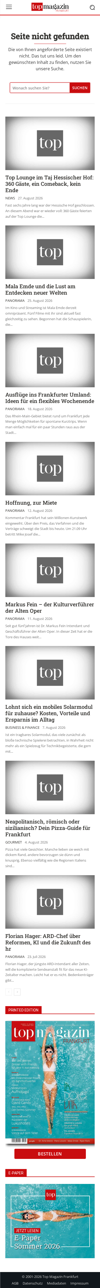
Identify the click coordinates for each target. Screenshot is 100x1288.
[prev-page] (8, 992)
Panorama (15, 300)
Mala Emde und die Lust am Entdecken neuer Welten (40, 289)
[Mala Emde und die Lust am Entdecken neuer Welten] (50, 252)
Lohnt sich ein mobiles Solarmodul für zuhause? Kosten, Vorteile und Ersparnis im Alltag (49, 713)
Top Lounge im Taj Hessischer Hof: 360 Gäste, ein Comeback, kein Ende (49, 184)
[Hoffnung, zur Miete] (50, 468)
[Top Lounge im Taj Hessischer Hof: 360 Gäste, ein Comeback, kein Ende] (50, 143)
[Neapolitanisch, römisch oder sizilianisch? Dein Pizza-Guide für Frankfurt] (50, 787)
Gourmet (13, 842)
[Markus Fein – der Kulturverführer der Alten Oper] (50, 570)
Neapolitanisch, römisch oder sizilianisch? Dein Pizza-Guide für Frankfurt (47, 828)
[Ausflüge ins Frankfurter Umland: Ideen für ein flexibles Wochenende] (50, 360)
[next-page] (17, 992)
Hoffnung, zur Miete (31, 502)
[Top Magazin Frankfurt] (50, 7)
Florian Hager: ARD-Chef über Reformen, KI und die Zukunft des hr (48, 942)
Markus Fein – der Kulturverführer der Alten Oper (49, 607)
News (10, 198)
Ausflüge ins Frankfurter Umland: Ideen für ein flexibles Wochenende (49, 397)
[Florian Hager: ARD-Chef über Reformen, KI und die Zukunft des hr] (50, 902)
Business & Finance (22, 727)
